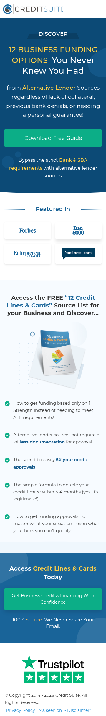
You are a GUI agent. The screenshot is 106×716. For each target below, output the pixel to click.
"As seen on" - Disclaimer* (65, 710)
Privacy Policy (20, 710)
